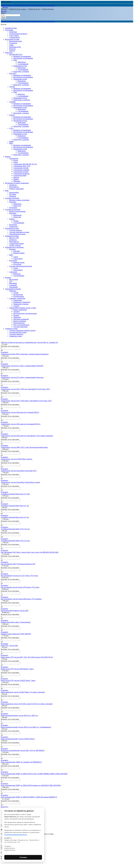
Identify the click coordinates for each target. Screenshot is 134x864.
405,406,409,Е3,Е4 (15, 54)
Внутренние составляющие (23, 58)
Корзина (4, 11)
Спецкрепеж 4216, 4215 (21, 166)
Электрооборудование (13, 289)
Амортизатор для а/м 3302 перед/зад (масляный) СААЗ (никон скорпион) (27, 436)
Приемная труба (15, 47)
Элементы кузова (11, 328)
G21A (11, 128)
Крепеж (8, 156)
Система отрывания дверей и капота (22, 330)
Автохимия (9, 30)
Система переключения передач (20, 266)
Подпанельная (18, 296)
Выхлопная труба (15, 41)
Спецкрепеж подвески (21, 173)
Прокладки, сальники (21, 71)
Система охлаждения (12, 209)
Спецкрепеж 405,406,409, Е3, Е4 (25, 164)
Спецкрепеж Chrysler (20, 168)
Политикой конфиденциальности (15, 834)
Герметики (13, 32)
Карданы (12, 249)
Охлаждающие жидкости (18, 34)
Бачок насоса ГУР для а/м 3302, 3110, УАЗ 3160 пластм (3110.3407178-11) (27, 657)
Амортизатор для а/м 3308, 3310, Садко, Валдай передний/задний (24, 447)
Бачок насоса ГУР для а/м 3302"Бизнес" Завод (17, 669)
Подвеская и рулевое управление (17, 183)
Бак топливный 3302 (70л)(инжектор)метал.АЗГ (18, 564)
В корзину (4, 352)
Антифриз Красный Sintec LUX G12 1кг (15, 529)
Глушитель (13, 43)
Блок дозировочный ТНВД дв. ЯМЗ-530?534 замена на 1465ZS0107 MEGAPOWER (31, 785)
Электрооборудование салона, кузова (22, 308)
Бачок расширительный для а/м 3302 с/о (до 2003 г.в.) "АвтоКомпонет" (26, 727)
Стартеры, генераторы (17, 298)
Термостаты (13, 226)
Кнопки (16, 315)
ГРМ (15, 60)
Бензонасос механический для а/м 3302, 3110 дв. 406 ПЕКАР (22, 750)
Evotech (12, 115)
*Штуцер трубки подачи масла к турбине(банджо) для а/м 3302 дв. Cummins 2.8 (29, 342)
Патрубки (12, 202)
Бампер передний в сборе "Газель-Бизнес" (16, 622)
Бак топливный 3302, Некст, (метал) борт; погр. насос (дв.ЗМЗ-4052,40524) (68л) (30, 552)
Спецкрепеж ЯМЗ (19, 175)
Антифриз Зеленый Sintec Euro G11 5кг (15, 517)
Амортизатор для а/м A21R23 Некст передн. (16, 459)
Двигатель (8, 52)
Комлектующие (18, 253)
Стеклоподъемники (16, 334)
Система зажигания (20, 327)
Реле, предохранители (21, 325)
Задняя (15, 293)
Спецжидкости (14, 37)
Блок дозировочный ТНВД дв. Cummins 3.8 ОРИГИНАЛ (21, 762)
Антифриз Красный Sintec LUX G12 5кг (15, 540)
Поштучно (17, 206)
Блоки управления (20, 310)
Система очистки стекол (18, 332)
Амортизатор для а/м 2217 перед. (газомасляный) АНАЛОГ (22, 366)
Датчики (16, 311)
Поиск (3, 13)
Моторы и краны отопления (19, 200)
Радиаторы (13, 207)
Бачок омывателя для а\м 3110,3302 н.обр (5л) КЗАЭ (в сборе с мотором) (27, 704)
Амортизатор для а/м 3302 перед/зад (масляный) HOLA (20, 424)
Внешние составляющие (22, 56)
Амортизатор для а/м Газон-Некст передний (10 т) (19, 471)
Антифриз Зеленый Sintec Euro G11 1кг (15, 506)
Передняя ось (14, 187)
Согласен (23, 857)
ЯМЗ (11, 143)
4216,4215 (12, 73)
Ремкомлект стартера (20, 304)
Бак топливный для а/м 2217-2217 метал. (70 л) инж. (19, 575)
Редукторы (13, 260)
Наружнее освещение (21, 319)
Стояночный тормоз (16, 243)
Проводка (12, 291)
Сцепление (13, 272)
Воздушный (13, 279)
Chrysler (12, 86)
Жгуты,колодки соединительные (25, 313)
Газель (15, 257)
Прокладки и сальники (21, 100)
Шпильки (16, 181)
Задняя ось (13, 185)
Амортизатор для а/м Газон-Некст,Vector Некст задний (20, 482)
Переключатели (19, 323)
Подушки (12, 194)
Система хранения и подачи (19, 232)
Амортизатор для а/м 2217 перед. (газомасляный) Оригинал (22, 377)
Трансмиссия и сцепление (14, 247)
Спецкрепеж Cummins (21, 170)
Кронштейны (14, 192)
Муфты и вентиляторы (17, 211)
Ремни (11, 141)
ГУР (10, 281)
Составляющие (23, 64)
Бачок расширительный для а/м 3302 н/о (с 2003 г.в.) (19, 715)
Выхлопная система (12, 39)
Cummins (12, 102)
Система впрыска (15, 230)
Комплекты (22, 62)
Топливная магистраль (17, 234)
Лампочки (17, 317)
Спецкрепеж (13, 158)
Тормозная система (12, 236)
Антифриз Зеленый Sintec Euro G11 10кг (15, 494)
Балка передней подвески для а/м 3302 (14, 610)
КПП (11, 255)
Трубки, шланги (15, 245)
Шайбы (16, 179)
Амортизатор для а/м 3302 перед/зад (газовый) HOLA (20, 412)
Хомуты (12, 51)
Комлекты (21, 94)
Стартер (16, 306)
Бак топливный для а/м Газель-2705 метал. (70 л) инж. (20, 587)
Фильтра (8, 277)
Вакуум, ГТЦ (14, 238)
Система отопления (12, 198)
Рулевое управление (16, 189)
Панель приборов (19, 321)
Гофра (11, 45)
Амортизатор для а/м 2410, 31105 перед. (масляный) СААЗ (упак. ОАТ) (26, 401)
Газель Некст (18, 259)
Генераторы (17, 300)
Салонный (13, 285)
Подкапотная (18, 294)
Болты (15, 160)
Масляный (13, 283)
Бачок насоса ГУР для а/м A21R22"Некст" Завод (18, 680)
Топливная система (12, 228)
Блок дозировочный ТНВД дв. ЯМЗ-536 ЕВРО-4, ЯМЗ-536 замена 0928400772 (29, 797)
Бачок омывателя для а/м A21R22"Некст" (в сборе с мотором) (23, 692)
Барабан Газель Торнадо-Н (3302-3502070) (16, 634)
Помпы (11, 219)
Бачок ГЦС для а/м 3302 (9, 645)
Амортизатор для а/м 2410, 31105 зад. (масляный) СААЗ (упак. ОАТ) (25, 389)
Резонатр (12, 49)
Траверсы (12, 196)
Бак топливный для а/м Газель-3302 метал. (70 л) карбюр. (21, 599)
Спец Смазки (14, 35)
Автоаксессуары (11, 28)
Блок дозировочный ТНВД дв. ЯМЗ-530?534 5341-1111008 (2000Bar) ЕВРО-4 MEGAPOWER (34, 774)
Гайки (15, 162)
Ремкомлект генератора (21, 302)
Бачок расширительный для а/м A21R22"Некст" (18, 739)
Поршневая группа (20, 66)
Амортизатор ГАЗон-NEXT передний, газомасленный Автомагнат (25, 354)
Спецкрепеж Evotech (20, 172)
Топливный (13, 287)
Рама (6, 190)
